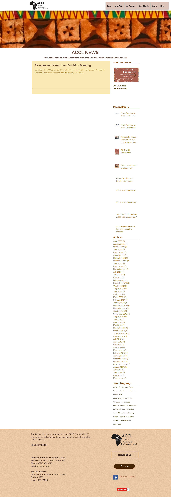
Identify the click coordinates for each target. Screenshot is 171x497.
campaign (130, 409)
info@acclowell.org (40, 466)
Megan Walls (118, 394)
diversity (131, 413)
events (115, 417)
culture (123, 413)
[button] (118, 6)
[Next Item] (135, 75)
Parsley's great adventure (122, 398)
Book (131, 387)
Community (117, 391)
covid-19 (116, 413)
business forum (119, 409)
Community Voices (130, 391)
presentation (126, 420)
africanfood (126, 402)
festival (122, 417)
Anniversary (123, 387)
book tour (132, 405)
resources (117, 424)
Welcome (116, 402)
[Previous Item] (117, 75)
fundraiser (130, 417)
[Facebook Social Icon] (115, 477)
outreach (116, 420)
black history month (120, 405)
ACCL (115, 387)
